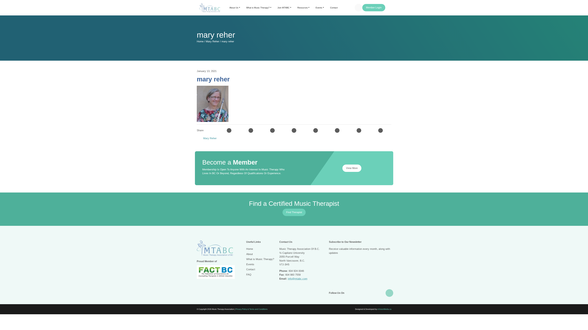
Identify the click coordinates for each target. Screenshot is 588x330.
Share (200, 130)
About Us (233, 7)
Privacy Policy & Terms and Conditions (252, 309)
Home (200, 41)
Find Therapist (294, 212)
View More (352, 168)
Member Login (374, 7)
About (249, 254)
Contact (334, 7)
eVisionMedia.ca (384, 309)
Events (319, 7)
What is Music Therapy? (258, 7)
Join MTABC (283, 7)
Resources (302, 7)
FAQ (248, 274)
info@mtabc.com (297, 278)
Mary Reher (212, 41)
